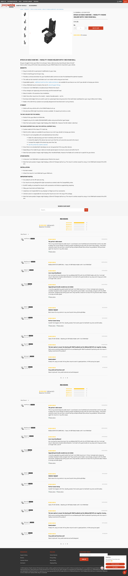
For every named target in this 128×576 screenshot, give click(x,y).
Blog (20, 1)
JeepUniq (26, 568)
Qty (74, 25)
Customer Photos (12, 1)
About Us (3, 1)
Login (120, 1)
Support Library (27, 1)
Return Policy (53, 560)
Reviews (36, 1)
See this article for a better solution (38, 145)
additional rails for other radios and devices (47, 82)
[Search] (86, 210)
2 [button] (63, 378)
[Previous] (30, 33)
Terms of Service (53, 555)
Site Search (22, 563)
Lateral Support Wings (54, 85)
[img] (52, 239)
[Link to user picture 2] (60, 328)
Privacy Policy (53, 558)
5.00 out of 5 (50, 225)
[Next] (71, 33)
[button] (22, 6)
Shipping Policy (53, 563)
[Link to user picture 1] (52, 254)
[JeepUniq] (8, 6)
